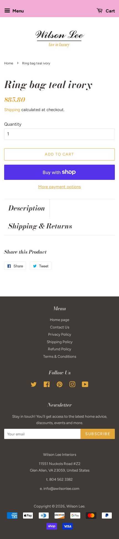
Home (8, 63)
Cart (110, 11)
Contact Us (59, 327)
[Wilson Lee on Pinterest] (59, 385)
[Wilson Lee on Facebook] (46, 385)
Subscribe (97, 434)
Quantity (12, 124)
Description (26, 208)
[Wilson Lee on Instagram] (72, 385)
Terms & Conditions (59, 356)
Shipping (12, 109)
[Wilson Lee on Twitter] (34, 385)
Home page (59, 319)
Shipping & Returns (40, 226)
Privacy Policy (59, 334)
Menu (17, 11)
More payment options (59, 186)
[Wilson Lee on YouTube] (85, 385)
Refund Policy (59, 349)
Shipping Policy (60, 342)
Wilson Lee (75, 506)
